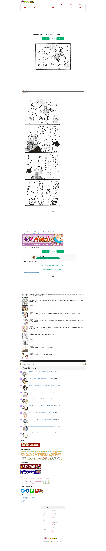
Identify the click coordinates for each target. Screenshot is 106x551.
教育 (43, 527)
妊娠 (52, 5)
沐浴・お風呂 (55, 522)
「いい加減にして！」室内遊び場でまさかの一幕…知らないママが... (41, 432)
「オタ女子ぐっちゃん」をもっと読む (31, 233)
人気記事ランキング (46, 510)
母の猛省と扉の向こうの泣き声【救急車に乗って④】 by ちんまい (42, 334)
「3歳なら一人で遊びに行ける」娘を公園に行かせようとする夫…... (41, 378)
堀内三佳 (27, 90)
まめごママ (60, 392)
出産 (43, 517)
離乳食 (44, 524)
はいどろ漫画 (59, 405)
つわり (54, 515)
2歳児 (25, 7)
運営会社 (22, 501)
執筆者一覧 (34, 5)
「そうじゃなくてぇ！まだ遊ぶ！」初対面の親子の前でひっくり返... (41, 419)
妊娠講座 (44, 513)
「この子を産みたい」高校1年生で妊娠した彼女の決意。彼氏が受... (41, 385)
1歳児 (79, 5)
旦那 (71, 7)
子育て (61, 5)
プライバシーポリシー (25, 500)
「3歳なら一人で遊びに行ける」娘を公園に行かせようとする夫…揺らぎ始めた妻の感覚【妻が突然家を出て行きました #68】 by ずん (55, 307)
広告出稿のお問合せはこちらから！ (28, 498)
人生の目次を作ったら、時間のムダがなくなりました (53, 265)
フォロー (25, 247)
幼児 (43, 7)
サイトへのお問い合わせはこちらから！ (28, 497)
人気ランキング (25, 5)
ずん (58, 378)
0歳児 (70, 5)
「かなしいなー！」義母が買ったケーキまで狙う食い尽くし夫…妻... (41, 412)
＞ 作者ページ (48, 258)
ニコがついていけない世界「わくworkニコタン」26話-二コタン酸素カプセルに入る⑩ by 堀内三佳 (48, 341)
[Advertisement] (53, 23)
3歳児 (34, 7)
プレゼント (25, 9)
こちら (38, 295)
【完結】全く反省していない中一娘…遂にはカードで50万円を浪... (41, 405)
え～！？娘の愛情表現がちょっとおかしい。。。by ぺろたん (41, 347)
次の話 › (60, 38)
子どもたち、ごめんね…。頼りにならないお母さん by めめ (40, 354)
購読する (24, 361)
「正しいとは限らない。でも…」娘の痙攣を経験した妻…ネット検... (41, 426)
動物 (80, 7)
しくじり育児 (61, 7)
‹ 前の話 (45, 38)
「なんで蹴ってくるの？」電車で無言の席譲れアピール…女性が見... (41, 371)
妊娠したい (43, 5)
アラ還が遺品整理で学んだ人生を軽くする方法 (53, 269)
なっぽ (59, 371)
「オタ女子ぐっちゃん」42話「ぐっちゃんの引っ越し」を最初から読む (39, 231)
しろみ (59, 412)
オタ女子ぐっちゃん (31, 272)
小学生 (52, 7)
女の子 (25, 272)
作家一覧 (53, 38)
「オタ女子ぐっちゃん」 (27, 95)
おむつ (44, 522)
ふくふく (59, 385)
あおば (59, 426)
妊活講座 (54, 510)
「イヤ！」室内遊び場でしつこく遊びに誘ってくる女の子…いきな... (41, 392)
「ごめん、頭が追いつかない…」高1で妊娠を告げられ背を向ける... (41, 398)
